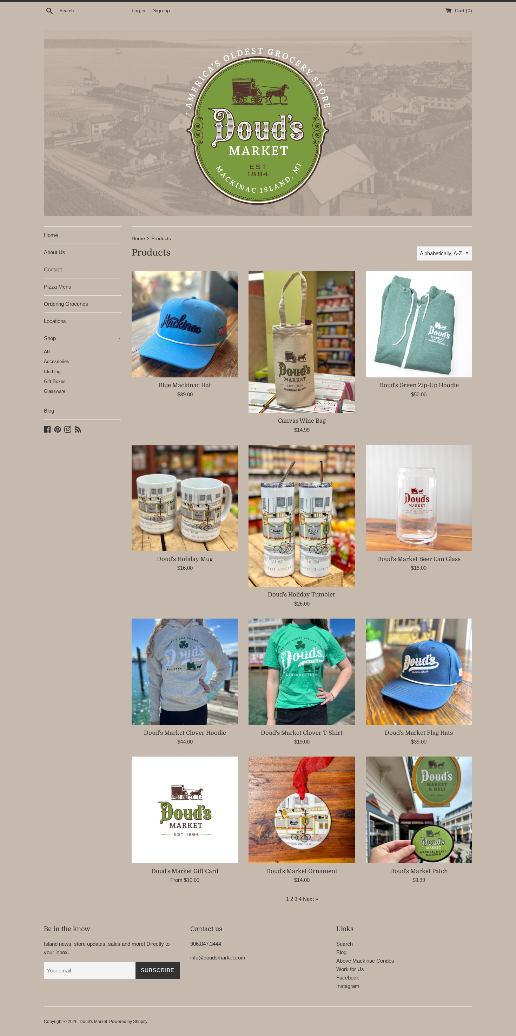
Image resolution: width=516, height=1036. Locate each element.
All (47, 351)
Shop (82, 338)
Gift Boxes (55, 381)
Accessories (56, 361)
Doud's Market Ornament (301, 871)
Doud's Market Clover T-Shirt (302, 733)
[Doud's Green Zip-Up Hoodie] (419, 324)
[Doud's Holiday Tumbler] (302, 516)
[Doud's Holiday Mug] (185, 498)
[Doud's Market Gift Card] (185, 810)
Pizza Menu (57, 287)
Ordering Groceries (66, 304)
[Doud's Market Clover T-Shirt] (302, 672)
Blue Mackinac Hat (185, 385)
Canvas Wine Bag (302, 420)
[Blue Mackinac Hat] (185, 324)
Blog (49, 411)
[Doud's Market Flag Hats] (419, 672)
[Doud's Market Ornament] (302, 810)
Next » (310, 899)
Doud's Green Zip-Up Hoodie (419, 385)
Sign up (161, 10)
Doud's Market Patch (419, 871)
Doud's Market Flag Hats (419, 733)
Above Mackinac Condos (365, 961)
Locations (55, 321)
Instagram (347, 986)
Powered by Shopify (128, 1021)
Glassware (54, 391)
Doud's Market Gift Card (184, 871)
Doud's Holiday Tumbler (302, 594)
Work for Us (350, 969)
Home (51, 235)
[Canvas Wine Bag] (302, 342)
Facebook (347, 978)
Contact (53, 269)
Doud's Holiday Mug (185, 559)
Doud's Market (93, 1021)
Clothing (52, 371)
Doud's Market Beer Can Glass (419, 559)
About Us (54, 252)
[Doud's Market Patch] (419, 810)
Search (344, 944)
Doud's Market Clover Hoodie (185, 733)
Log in (138, 10)
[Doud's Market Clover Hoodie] (185, 672)
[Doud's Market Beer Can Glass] (419, 498)
